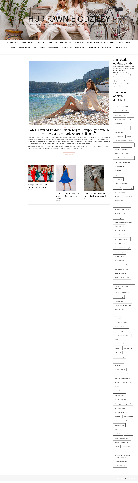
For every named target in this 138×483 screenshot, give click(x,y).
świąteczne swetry (120, 465)
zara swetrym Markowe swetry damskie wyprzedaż (123, 456)
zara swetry (118, 451)
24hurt (116, 106)
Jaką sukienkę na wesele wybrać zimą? (123, 76)
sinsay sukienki (119, 361)
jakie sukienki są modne (121, 243)
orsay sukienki (128, 348)
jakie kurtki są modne (120, 230)
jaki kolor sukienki (119, 256)
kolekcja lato (129, 265)
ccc (115, 145)
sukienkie (117, 374)
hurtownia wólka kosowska (122, 209)
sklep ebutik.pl (119, 365)
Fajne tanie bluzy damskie (122, 183)
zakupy (128, 42)
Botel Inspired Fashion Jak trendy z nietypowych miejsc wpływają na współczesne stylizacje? (69, 131)
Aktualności (79, 42)
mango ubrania (119, 282)
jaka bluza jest (119, 218)
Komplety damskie (53, 52)
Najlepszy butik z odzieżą (87, 52)
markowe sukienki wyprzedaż (123, 305)
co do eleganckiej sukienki (122, 153)
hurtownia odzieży (120, 200)
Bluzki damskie (107, 47)
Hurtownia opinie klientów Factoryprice (101, 42)
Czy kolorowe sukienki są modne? (124, 158)
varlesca (117, 421)
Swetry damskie (80, 47)
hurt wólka (117, 213)
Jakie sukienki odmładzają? (122, 239)
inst (125, 213)
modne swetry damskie (121, 326)
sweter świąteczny (120, 391)
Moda (121, 42)
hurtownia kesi (128, 196)
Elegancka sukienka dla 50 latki (123, 175)
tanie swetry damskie (121, 412)
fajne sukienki (118, 179)
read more (69, 154)
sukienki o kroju (127, 374)
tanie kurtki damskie (120, 399)
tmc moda (117, 416)
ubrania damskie (128, 416)
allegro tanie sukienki (120, 115)
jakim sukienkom (119, 260)
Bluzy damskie (39, 52)
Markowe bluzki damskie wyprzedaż (121, 287)
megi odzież (118, 318)
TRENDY (13, 47)
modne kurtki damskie (121, 322)
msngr (116, 339)
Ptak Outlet (118, 352)
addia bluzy (125, 106)
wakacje (102, 52)
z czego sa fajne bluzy (121, 461)
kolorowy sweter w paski (121, 269)
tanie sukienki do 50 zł (121, 408)
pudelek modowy (25, 47)
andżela (131, 119)
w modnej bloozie (120, 429)
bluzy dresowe (119, 132)
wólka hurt (128, 434)
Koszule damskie (69, 52)
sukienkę (117, 382)
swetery (117, 386)
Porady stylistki (121, 47)
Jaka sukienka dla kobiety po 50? (123, 222)
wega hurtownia (127, 421)
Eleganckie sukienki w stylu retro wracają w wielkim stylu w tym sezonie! (67, 196)
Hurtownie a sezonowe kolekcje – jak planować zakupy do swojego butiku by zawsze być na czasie (124, 68)
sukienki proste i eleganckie (122, 378)
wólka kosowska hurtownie (122, 442)
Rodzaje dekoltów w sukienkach (60, 47)
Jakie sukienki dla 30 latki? (121, 235)
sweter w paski (127, 382)
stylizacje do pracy (120, 369)
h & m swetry (128, 188)
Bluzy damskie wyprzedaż (122, 128)
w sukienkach (118, 434)
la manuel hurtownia (120, 273)
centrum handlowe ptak (126, 145)
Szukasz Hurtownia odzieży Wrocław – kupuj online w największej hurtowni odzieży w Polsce (123, 80)
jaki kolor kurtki (119, 252)
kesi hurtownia (119, 265)
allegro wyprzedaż (120, 119)
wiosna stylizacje (119, 425)
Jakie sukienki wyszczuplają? (122, 247)
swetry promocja (119, 395)
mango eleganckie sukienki (122, 277)
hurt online (118, 196)
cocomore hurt (126, 149)
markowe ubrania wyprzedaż (123, 314)
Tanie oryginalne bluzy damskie (123, 404)
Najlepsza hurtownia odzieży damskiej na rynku (54, 42)
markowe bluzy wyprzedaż (122, 292)
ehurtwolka (118, 170)
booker (129, 136)
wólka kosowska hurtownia (122, 438)
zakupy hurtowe (28, 42)
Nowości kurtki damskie (121, 344)
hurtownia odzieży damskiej (122, 205)
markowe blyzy (119, 297)
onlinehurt (117, 348)
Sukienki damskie (39, 47)
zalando (117, 446)
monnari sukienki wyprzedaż (122, 335)
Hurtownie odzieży (69, 19)
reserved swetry (119, 357)
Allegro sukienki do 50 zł (121, 111)
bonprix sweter (119, 136)
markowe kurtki (119, 301)
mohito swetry (119, 331)
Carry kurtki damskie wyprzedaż (123, 140)
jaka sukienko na (119, 226)
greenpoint (118, 188)
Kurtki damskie (93, 47)
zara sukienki (126, 446)
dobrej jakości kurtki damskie (122, 162)
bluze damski (118, 123)
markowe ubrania (119, 309)
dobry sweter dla (119, 166)
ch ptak (117, 149)
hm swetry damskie (120, 192)
